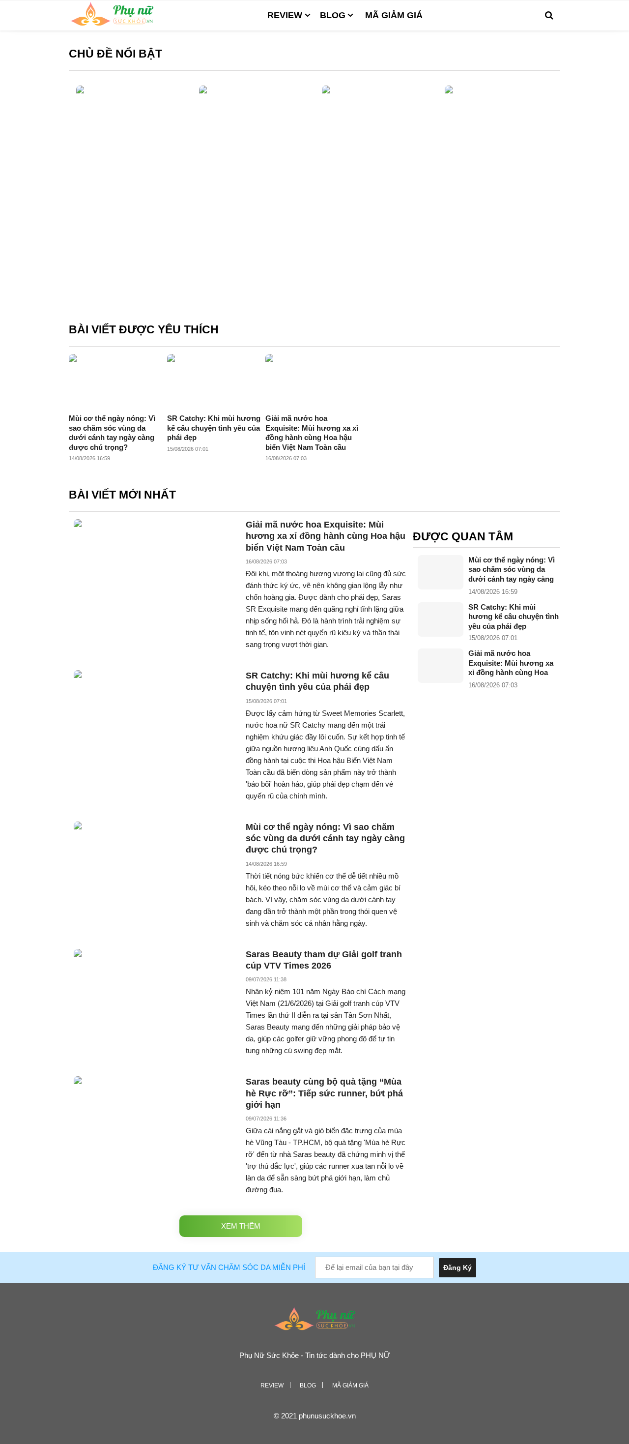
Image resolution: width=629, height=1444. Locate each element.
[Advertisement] (314, 239)
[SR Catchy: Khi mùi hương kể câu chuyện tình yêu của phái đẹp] (440, 619)
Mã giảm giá (394, 15)
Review (284, 15)
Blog (332, 15)
